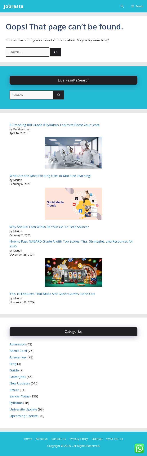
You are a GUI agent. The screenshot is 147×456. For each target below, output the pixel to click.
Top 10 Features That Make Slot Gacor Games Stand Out (52, 294)
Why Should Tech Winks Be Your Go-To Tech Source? (49, 227)
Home (28, 439)
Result (14, 390)
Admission (18, 344)
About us (42, 439)
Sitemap (97, 439)
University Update (23, 409)
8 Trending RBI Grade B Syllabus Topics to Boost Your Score (55, 125)
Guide (14, 370)
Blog (13, 364)
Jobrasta (14, 6)
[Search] (55, 52)
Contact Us (58, 439)
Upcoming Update (24, 416)
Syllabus (16, 403)
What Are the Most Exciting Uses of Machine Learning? (50, 175)
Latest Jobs (18, 377)
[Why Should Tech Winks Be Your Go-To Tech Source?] (73, 204)
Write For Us (114, 439)
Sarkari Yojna (20, 396)
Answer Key (18, 357)
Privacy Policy (79, 439)
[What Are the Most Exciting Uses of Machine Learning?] (73, 153)
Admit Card (18, 351)
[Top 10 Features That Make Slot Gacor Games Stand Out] (73, 273)
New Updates (20, 383)
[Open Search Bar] (122, 6)
